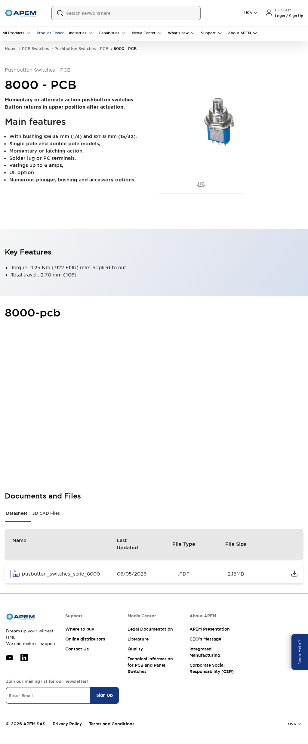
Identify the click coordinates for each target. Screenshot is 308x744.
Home (11, 48)
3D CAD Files (46, 513)
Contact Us (77, 649)
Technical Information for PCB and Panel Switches (150, 665)
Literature (138, 639)
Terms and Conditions (111, 724)
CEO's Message (205, 639)
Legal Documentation (150, 629)
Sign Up (104, 695)
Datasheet (16, 513)
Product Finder (50, 33)
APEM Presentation (209, 629)
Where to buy (79, 629)
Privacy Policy (67, 724)
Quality (135, 649)
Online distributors (85, 639)
